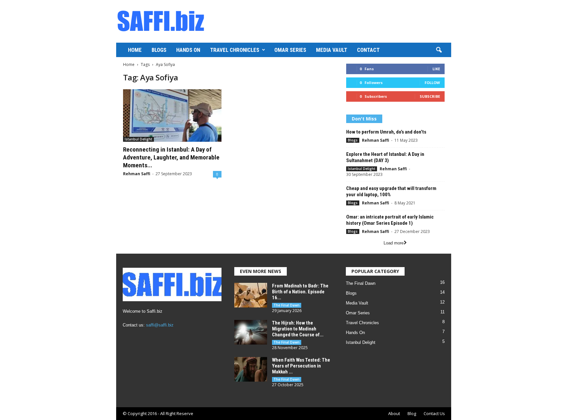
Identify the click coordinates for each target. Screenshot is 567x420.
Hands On (188, 50)
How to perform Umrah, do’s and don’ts (386, 132)
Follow (432, 82)
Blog (412, 413)
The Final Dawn (287, 305)
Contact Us (434, 413)
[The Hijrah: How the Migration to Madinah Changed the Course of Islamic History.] (250, 332)
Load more (394, 243)
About (394, 413)
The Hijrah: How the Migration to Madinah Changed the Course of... (298, 329)
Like (436, 68)
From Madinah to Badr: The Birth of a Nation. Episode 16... (300, 292)
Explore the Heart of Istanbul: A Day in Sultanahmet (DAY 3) (385, 157)
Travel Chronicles (234, 50)
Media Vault (331, 50)
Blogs (159, 50)
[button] (438, 50)
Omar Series (290, 50)
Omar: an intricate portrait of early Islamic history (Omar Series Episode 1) (390, 220)
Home (135, 50)
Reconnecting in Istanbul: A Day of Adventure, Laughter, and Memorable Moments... (171, 157)
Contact (368, 50)
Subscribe (430, 96)
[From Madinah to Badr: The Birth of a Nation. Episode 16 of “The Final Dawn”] (250, 295)
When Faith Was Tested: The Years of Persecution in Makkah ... (301, 366)
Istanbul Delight (138, 139)
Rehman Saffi (136, 174)
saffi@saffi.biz (160, 325)
